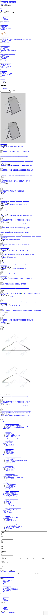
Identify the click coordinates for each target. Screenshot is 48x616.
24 (9, 90)
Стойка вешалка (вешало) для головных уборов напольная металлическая (16, 175)
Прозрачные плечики (10, 462)
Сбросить (7, 530)
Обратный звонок (12, 2)
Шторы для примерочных (11, 520)
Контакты (5, 18)
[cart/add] (1, 150)
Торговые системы (7, 501)
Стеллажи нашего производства (12, 424)
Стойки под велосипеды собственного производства (17, 426)
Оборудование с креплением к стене (13, 508)
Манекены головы (9, 451)
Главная (4, 81)
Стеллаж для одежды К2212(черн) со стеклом (10, 305)
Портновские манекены (11, 447)
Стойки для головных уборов (12, 437)
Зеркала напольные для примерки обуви (14, 477)
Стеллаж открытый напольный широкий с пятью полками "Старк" (14, 288)
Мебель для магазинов (8, 512)
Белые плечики (9, 463)
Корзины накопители (7, 511)
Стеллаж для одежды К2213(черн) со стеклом (10, 314)
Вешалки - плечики (7, 454)
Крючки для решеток (10, 487)
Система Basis (9, 503)
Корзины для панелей (10, 495)
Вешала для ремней (10, 433)
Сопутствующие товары (8, 521)
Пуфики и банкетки (7, 510)
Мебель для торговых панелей (12, 499)
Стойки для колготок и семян (12, 440)
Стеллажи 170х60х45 (10, 469)
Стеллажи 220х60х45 (10, 472)
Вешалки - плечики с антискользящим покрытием (16, 460)
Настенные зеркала (10, 479)
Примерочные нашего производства (13, 425)
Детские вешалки (9, 459)
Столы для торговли (7, 528)
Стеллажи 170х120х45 (10, 468)
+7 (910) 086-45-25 (4, 2)
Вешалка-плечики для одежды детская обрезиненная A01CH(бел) (14, 223)
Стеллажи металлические (8, 467)
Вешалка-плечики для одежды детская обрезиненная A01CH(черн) (14, 232)
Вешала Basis (8, 432)
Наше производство (7, 421)
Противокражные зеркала (11, 482)
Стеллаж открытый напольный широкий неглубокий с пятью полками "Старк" (17, 278)
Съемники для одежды (10, 525)
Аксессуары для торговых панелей (10, 494)
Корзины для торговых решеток (12, 491)
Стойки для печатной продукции (13, 435)
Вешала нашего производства (12, 422)
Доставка (5, 17)
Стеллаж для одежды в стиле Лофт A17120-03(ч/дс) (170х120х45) (14, 204)
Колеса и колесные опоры (11, 436)
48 (14, 90)
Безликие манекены (10, 453)
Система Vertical (9, 506)
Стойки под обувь (9, 442)
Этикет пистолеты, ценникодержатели (14, 526)
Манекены (5, 443)
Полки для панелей (10, 500)
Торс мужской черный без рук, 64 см (8, 257)
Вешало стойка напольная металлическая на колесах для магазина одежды (16, 165)
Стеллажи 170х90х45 (10, 470)
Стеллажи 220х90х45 (10, 474)
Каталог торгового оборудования (7, 571)
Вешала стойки (6, 428)
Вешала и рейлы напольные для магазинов (15, 430)
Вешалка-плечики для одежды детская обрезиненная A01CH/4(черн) (15, 415)
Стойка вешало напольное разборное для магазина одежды (13, 268)
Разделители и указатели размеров (13, 524)
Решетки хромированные (11, 484)
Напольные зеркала (10, 478)
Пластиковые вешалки (10, 458)
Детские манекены (10, 449)
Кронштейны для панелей (11, 496)
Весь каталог (5, 591)
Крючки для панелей (10, 497)
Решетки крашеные (10, 485)
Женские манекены (10, 445)
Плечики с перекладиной (11, 461)
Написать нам (3, 613)
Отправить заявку (4, 6)
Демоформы (8, 450)
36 (11, 90)
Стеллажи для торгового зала (12, 517)
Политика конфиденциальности (7, 577)
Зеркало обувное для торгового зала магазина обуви (11, 146)
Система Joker (9, 502)
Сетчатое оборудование (11, 492)
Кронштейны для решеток (11, 488)
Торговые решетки (7, 483)
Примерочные (6, 518)
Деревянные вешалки (10, 455)
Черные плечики (9, 464)
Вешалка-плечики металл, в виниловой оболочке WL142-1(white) (14, 184)
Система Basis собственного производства (15, 427)
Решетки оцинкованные (11, 486)
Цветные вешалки (9, 466)
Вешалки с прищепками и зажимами (13, 457)
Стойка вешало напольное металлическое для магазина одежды (14, 156)
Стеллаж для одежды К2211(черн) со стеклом (10, 296)
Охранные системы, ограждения (12, 527)
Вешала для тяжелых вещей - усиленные (14, 429)
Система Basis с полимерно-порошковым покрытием (17, 504)
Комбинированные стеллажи (12, 475)
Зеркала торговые (7, 476)
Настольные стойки (10, 434)
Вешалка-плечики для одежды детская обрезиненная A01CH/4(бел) (14, 405)
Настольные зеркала (10, 480)
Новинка (5, 88)
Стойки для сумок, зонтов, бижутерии (14, 438)
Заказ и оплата (6, 16)
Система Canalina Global (11, 505)
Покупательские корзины (11, 522)
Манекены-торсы (9, 446)
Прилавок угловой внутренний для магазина (10, 239)
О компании (5, 19)
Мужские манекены (10, 444)
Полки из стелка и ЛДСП (11, 514)
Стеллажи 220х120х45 (10, 471)
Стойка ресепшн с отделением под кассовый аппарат (11, 194)
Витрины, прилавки (10, 513)
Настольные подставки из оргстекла (10, 493)
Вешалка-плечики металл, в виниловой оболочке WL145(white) (14, 396)
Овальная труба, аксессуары (12, 509)
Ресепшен (8, 516)
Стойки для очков (9, 441)
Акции (4, 15)
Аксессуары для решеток (11, 489)
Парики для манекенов (10, 452)
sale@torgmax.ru (3, 4)
